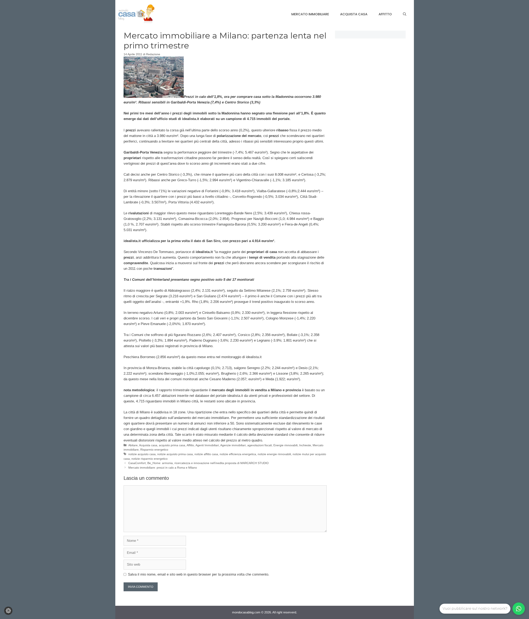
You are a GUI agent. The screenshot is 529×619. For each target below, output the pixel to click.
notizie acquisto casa (142, 454)
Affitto (385, 14)
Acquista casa (353, 14)
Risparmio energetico (154, 449)
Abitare (133, 445)
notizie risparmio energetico (149, 458)
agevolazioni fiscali (259, 445)
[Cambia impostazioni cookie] (8, 611)
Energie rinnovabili (285, 445)
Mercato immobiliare (310, 14)
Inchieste (305, 445)
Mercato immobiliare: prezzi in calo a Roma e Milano (162, 467)
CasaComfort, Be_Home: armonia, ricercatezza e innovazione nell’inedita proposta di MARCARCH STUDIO (198, 463)
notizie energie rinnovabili (274, 454)
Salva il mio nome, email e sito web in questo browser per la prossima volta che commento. (198, 574)
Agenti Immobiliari (207, 445)
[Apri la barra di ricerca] (404, 14)
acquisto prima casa (172, 445)
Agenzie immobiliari (233, 445)
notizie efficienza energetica (238, 454)
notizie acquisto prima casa (175, 454)
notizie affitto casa (206, 454)
